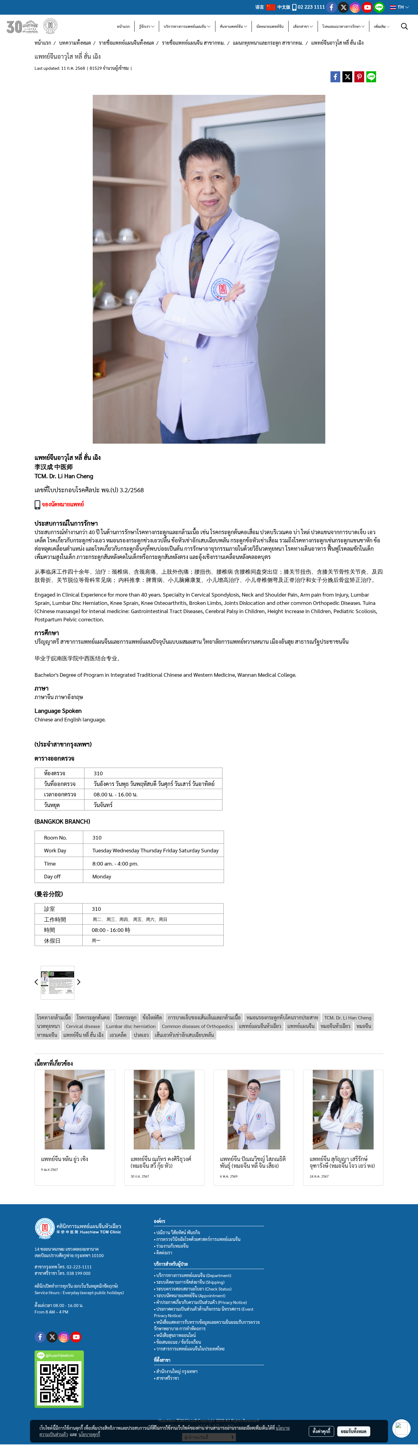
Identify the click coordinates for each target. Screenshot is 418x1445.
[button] (404, 26)
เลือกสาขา (301, 26)
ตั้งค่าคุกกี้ (321, 1431)
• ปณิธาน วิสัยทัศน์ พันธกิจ (177, 1232)
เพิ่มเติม (380, 26)
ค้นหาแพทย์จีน (232, 26)
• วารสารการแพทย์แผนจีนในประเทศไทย (189, 1348)
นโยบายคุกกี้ (89, 1434)
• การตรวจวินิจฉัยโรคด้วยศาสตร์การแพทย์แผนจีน (197, 1239)
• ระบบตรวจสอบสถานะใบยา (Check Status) (192, 1288)
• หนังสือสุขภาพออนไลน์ (175, 1335)
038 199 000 (79, 1273)
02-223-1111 (79, 1266)
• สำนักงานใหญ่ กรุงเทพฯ (176, 1371)
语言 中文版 (273, 6)
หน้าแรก (123, 26)
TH (400, 7)
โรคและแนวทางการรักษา (342, 26)
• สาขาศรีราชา (166, 1378)
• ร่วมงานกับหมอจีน (171, 1246)
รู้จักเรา (145, 26)
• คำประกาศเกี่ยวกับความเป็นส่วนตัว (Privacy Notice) (200, 1302)
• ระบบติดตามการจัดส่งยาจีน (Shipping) (189, 1282)
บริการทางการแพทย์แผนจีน (185, 26)
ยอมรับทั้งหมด (354, 1431)
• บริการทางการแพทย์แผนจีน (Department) (192, 1275)
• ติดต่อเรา (163, 1252)
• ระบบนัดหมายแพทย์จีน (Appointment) (189, 1295)
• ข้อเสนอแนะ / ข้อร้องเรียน (177, 1342)
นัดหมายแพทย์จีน (270, 26)
